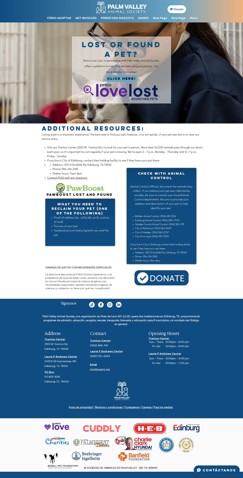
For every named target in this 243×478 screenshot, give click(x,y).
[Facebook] (101, 304)
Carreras (147, 407)
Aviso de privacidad (81, 407)
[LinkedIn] (119, 304)
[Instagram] (110, 304)
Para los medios (163, 407)
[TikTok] (92, 304)
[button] (86, 18)
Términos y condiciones (108, 407)
